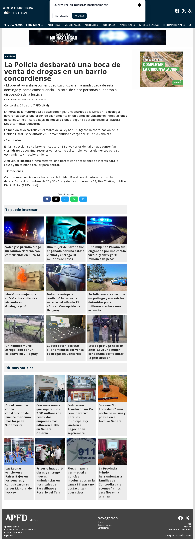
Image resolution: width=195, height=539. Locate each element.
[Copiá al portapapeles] (83, 199)
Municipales (73, 25)
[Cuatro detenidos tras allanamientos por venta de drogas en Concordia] (66, 329)
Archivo (187, 526)
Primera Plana (13, 25)
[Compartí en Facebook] (47, 199)
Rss (189, 523)
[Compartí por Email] (65, 199)
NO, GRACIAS (61, 15)
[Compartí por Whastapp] (74, 199)
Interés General (149, 25)
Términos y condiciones (180, 529)
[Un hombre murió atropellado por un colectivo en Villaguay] (24, 329)
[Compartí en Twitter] (56, 199)
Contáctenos (103, 527)
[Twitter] (184, 11)
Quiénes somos (105, 525)
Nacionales (127, 25)
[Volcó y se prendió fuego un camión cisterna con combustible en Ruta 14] (24, 230)
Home (100, 522)
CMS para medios (173, 535)
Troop (188, 535)
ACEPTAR (79, 15)
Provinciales (34, 25)
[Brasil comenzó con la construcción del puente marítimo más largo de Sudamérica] (19, 388)
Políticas (54, 25)
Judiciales (109, 25)
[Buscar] (190, 25)
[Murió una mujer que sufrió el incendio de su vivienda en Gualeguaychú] (24, 277)
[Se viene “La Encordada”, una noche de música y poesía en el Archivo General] (112, 388)
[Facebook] (177, 11)
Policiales (91, 25)
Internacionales (174, 25)
